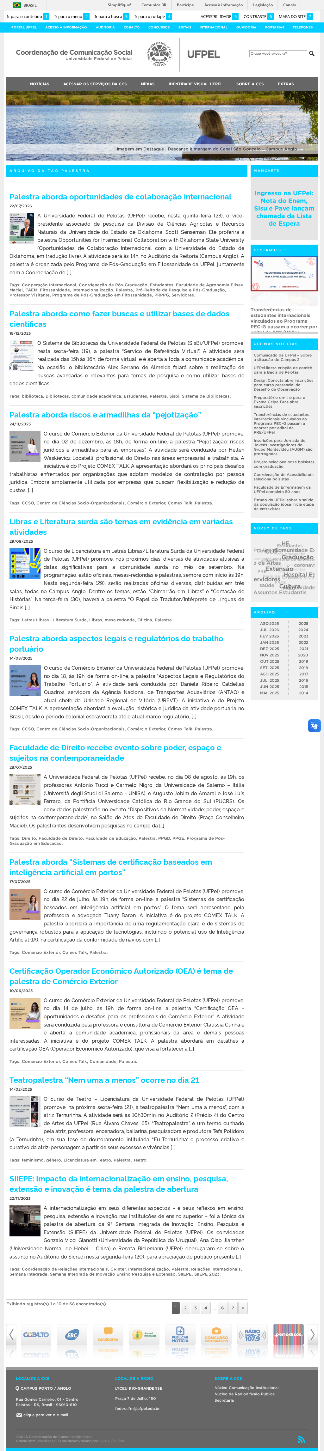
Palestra (124, 290)
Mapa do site (295, 16)
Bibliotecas (57, 396)
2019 (303, 661)
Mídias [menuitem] (148, 84)
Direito (29, 838)
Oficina (144, 620)
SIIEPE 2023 (207, 1274)
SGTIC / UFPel (111, 1441)
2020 (303, 655)
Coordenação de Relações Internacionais (65, 1269)
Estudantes (161, 285)
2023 (303, 636)
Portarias (274, 27)
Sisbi (174, 396)
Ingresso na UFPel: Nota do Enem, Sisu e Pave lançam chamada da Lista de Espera (284, 208)
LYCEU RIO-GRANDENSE (138, 1388)
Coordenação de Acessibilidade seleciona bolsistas (284, 476)
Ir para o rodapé (152, 16)
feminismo (33, 1160)
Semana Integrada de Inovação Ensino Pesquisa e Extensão (113, 1274)
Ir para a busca (111, 16)
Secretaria (224, 1400)
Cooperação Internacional (49, 285)
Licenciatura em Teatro (87, 1160)
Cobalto (132, 27)
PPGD (164, 838)
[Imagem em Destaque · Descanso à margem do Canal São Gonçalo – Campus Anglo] (162, 159)
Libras (95, 620)
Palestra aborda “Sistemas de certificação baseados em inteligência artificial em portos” (110, 866)
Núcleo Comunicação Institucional (246, 1388)
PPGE (178, 838)
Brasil (30, 5)
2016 (303, 680)
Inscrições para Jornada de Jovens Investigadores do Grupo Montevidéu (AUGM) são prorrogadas (283, 447)
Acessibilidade (219, 16)
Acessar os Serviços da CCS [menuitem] (95, 84)
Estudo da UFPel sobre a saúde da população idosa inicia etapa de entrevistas (284, 504)
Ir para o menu (71, 16)
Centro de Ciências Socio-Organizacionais (80, 503)
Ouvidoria (246, 27)
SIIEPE (185, 1274)
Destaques (267, 250)
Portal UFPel (24, 27)
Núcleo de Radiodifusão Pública (245, 1394)
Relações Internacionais (216, 1269)
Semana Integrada (28, 1274)
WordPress (46, 1441)
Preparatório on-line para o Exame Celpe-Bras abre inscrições (279, 401)
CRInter (118, 1269)
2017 (303, 674)
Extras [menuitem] (286, 84)
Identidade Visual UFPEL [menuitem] (195, 84)
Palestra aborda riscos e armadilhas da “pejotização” (105, 414)
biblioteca (32, 396)
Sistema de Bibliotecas (206, 396)
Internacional (213, 27)
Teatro (139, 1160)
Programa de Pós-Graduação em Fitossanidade (102, 295)
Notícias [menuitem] (39, 84)
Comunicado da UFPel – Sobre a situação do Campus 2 (283, 357)
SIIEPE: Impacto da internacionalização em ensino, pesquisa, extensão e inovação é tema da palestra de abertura (118, 1183)
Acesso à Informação (66, 27)
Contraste (258, 16)
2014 (303, 693)
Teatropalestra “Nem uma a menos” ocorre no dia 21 (104, 1079)
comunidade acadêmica (96, 396)
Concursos (159, 27)
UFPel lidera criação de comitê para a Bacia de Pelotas (283, 370)
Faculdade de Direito (61, 838)
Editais (184, 27)
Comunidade (103, 1061)
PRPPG (161, 295)
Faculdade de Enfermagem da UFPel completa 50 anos (282, 489)
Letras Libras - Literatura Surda (54, 620)
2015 (303, 687)
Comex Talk (180, 503)
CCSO (28, 503)
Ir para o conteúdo (27, 16)
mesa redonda (120, 620)
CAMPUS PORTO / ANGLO (46, 1388)
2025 (303, 623)
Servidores (182, 295)
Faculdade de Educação (110, 838)
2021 (303, 649)
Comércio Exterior (146, 503)
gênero (53, 1160)
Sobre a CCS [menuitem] (250, 84)
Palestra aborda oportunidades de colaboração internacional (120, 196)
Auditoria (105, 27)
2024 (303, 630)
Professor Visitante (29, 295)
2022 (303, 642)
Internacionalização (92, 290)
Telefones (303, 27)
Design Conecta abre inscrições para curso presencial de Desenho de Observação (283, 384)
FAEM (31, 290)
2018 (303, 668)
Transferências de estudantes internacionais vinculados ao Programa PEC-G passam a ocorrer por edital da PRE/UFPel (284, 319)
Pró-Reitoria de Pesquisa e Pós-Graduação (180, 290)
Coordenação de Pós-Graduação (113, 285)
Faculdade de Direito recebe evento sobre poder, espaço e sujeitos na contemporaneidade (115, 752)
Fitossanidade (55, 290)
